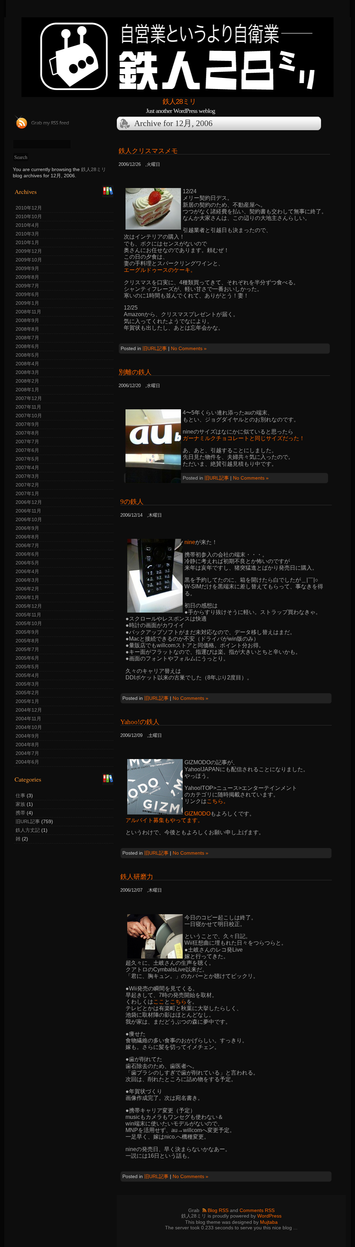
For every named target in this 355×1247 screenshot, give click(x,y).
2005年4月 (27, 675)
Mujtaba (269, 1222)
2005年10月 (29, 623)
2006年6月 (27, 554)
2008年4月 (27, 363)
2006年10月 (29, 519)
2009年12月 (29, 251)
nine (189, 542)
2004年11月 (28, 718)
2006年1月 (27, 597)
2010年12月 (29, 208)
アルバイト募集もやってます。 (164, 820)
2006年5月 (27, 562)
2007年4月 (27, 467)
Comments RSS (257, 1210)
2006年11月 (28, 511)
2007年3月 (27, 476)
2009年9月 (27, 268)
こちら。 (218, 801)
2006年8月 (27, 537)
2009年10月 (29, 259)
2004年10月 (29, 727)
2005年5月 (27, 666)
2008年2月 (27, 381)
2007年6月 (27, 450)
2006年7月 (27, 545)
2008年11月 (28, 311)
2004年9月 (27, 736)
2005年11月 (28, 614)
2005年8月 (27, 640)
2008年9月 (27, 320)
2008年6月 (27, 346)
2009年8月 (27, 277)
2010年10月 (29, 216)
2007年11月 (28, 407)
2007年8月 (27, 433)
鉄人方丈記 (28, 830)
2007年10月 (29, 415)
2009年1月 (27, 303)
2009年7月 (27, 285)
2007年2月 (27, 485)
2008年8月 (27, 329)
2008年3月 (27, 372)
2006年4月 (27, 571)
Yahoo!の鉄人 (139, 721)
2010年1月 (27, 242)
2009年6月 (27, 294)
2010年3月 (27, 234)
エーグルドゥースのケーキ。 (160, 270)
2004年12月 (29, 710)
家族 (20, 804)
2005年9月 (27, 632)
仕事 (20, 795)
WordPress (269, 1216)
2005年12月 (29, 606)
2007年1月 (27, 493)
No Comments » (189, 348)
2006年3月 (27, 580)
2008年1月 (27, 389)
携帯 (20, 813)
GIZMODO (197, 814)
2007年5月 (27, 459)
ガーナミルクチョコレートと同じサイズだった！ (244, 438)
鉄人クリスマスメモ (148, 150)
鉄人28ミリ (179, 101)
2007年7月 (27, 441)
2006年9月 (27, 528)
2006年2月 (27, 588)
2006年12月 (29, 502)
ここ (158, 1002)
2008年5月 (27, 355)
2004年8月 (27, 744)
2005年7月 (27, 649)
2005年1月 (27, 701)
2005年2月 (27, 692)
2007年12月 (29, 398)
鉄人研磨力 (136, 876)
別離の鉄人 (135, 372)
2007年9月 (27, 424)
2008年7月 (27, 337)
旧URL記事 (28, 821)
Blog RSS (218, 1210)
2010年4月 (27, 225)
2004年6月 (27, 762)
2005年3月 (27, 684)
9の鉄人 (132, 501)
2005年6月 (27, 658)
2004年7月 (27, 753)
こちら (178, 1002)
